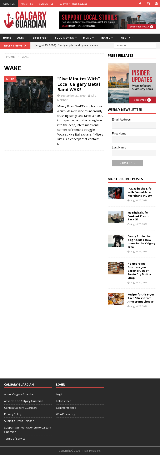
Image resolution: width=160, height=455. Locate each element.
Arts (20, 37)
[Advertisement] (134, 343)
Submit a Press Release (73, 3)
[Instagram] (148, 3)
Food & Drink (64, 37)
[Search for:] (135, 45)
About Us (9, 3)
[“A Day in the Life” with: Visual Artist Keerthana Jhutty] (116, 193)
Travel (105, 37)
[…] (59, 144)
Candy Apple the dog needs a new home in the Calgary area (141, 241)
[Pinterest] (156, 3)
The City (125, 37)
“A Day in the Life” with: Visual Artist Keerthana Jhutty (140, 192)
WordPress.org (65, 414)
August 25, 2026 (138, 224)
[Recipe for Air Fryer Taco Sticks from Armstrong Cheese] (116, 299)
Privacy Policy (12, 414)
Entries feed (63, 401)
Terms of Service (14, 438)
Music (87, 37)
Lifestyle (39, 37)
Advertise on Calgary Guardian (23, 401)
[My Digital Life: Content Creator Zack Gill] (116, 217)
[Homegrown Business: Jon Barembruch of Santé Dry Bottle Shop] (116, 268)
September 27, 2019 (73, 95)
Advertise (27, 3)
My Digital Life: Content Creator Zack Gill (139, 216)
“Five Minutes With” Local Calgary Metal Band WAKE (78, 84)
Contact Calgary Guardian (20, 408)
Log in (59, 394)
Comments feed (66, 408)
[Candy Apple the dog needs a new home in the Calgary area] (116, 241)
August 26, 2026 (138, 200)
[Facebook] (140, 3)
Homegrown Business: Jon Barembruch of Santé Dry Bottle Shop (139, 271)
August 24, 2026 (138, 282)
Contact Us (46, 3)
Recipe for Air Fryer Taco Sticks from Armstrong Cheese (141, 298)
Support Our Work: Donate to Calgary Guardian (27, 430)
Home (7, 37)
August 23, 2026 (138, 306)
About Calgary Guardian (19, 394)
